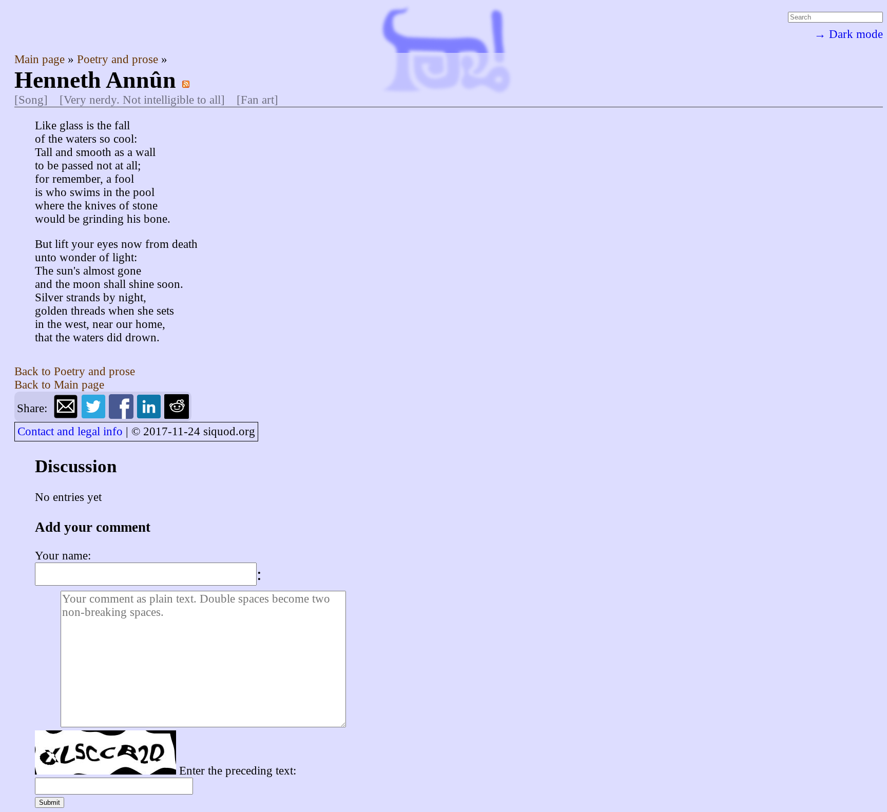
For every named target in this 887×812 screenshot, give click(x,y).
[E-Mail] (67, 415)
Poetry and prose (119, 59)
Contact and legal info (70, 431)
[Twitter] (95, 415)
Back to (74, 371)
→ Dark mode (848, 34)
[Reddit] (176, 415)
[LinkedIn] (150, 415)
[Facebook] (123, 415)
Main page (41, 59)
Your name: (63, 555)
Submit (49, 802)
